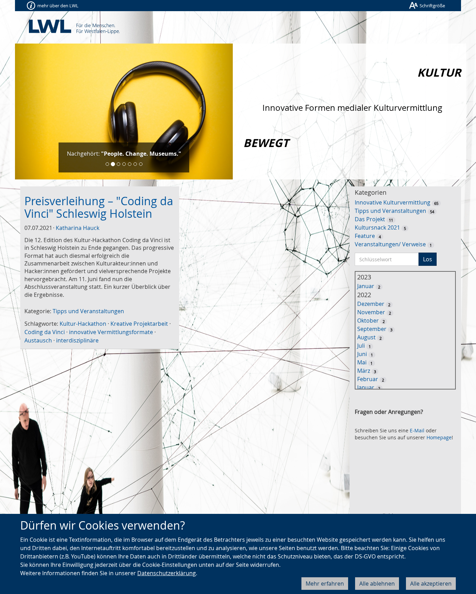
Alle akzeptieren (431, 583)
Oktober (368, 320)
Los (427, 259)
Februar (367, 379)
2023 (364, 277)
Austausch (38, 340)
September (371, 329)
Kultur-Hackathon (83, 323)
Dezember (370, 304)
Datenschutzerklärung (166, 573)
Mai (362, 362)
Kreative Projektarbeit (139, 323)
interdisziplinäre (77, 340)
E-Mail (417, 430)
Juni (362, 354)
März (363, 371)
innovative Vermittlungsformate (111, 332)
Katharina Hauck (77, 228)
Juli (361, 345)
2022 (364, 295)
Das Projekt (370, 219)
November (371, 312)
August (366, 337)
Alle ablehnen (377, 583)
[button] (31, 111)
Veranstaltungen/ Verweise (390, 244)
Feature (365, 236)
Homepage (439, 437)
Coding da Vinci (44, 332)
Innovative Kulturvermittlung (392, 202)
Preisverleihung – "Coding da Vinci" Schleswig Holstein (98, 207)
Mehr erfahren (325, 583)
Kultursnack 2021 (377, 227)
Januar (365, 286)
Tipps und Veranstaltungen (88, 311)
